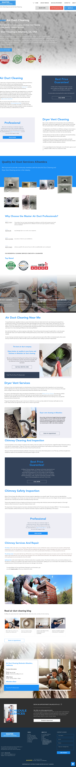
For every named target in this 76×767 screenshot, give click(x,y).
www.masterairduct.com (10, 755)
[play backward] (6, 266)
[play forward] (42, 59)
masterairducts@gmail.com (16, 674)
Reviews (44, 738)
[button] (33, 2)
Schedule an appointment (70, 8)
